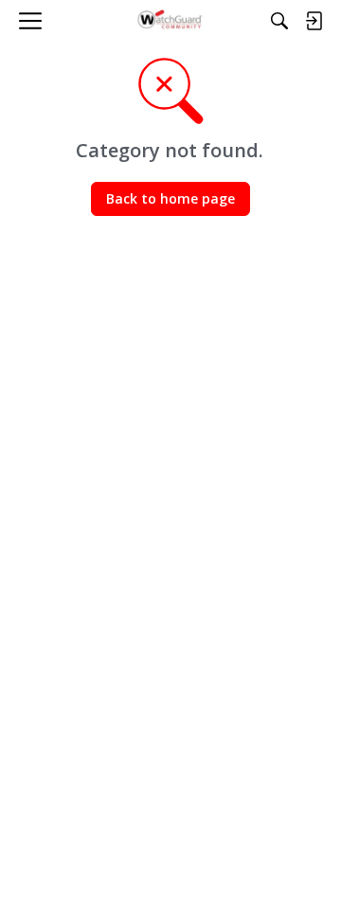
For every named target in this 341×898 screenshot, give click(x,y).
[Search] (279, 21)
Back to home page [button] (170, 198)
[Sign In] (313, 21)
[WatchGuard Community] (171, 21)
